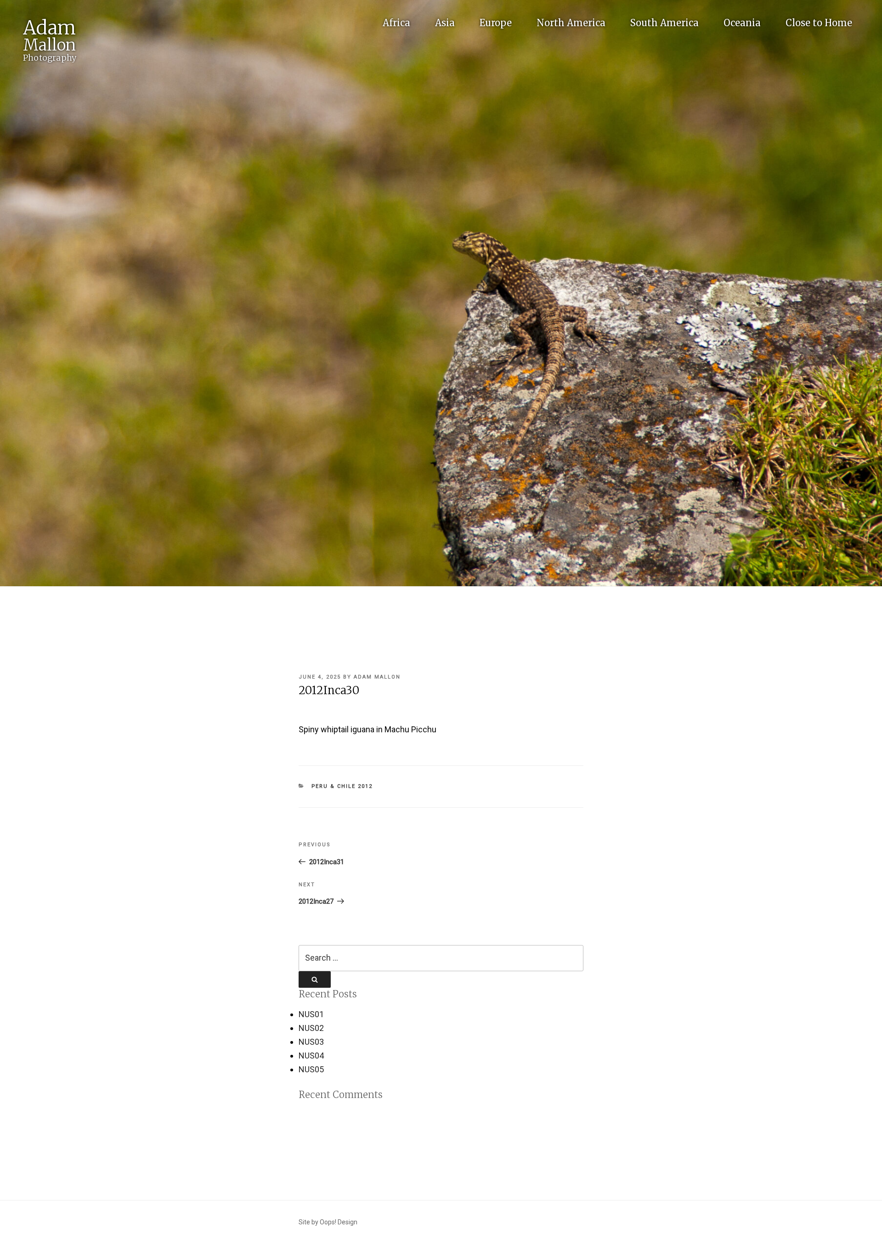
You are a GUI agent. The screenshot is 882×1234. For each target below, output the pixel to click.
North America (571, 22)
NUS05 (311, 1069)
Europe (496, 22)
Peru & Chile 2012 (342, 786)
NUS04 (311, 1055)
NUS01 (311, 1014)
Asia (445, 22)
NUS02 (311, 1028)
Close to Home (819, 22)
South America (664, 22)
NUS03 (311, 1042)
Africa (396, 22)
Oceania (742, 22)
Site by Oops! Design (328, 1222)
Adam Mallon (377, 677)
